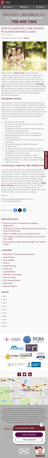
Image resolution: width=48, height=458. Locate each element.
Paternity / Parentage (12, 274)
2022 (3, 309)
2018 (3, 323)
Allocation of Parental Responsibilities (19, 254)
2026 (3, 296)
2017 (3, 326)
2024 (3, 303)
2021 (3, 313)
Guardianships (9, 271)
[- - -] (2, 2)
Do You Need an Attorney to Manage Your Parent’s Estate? (24, 243)
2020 (3, 316)
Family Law (7, 269)
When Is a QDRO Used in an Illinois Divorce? (21, 234)
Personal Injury (9, 277)
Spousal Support (10, 286)
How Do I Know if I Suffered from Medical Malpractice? (20, 224)
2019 (3, 319)
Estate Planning (9, 266)
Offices (41, 7)
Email (25, 7)
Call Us (9, 7)
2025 (3, 299)
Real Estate (7, 283)
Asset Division (9, 257)
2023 (3, 306)
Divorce (26, 38)
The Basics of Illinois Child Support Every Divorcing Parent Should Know (24, 229)
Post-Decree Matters (12, 280)
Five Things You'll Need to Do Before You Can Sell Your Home (24, 237)
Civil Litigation (9, 260)
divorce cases (19, 73)
